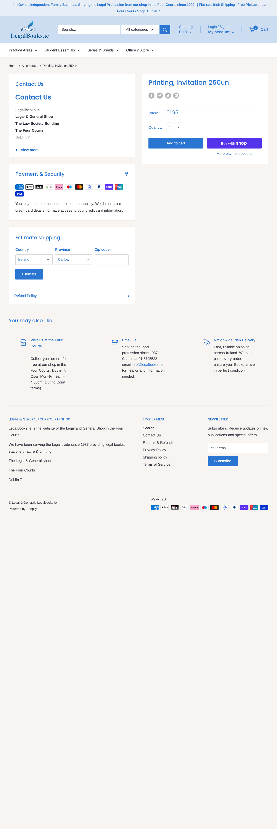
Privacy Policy (154, 450)
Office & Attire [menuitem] (137, 50)
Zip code (102, 250)
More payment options (234, 154)
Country (22, 250)
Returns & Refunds (158, 443)
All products (30, 65)
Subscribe (222, 461)
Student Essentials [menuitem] (60, 50)
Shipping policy (155, 457)
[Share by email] (176, 95)
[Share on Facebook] (151, 95)
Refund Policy (25, 296)
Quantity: (156, 127)
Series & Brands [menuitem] (100, 50)
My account (219, 32)
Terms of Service (156, 464)
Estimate (29, 274)
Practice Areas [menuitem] (20, 50)
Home (13, 65)
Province (62, 250)
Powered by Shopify (23, 509)
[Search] (164, 29)
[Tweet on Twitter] (168, 95)
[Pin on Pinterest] (160, 95)
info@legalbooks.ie (147, 365)
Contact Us (152, 435)
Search (148, 428)
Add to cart (175, 143)
